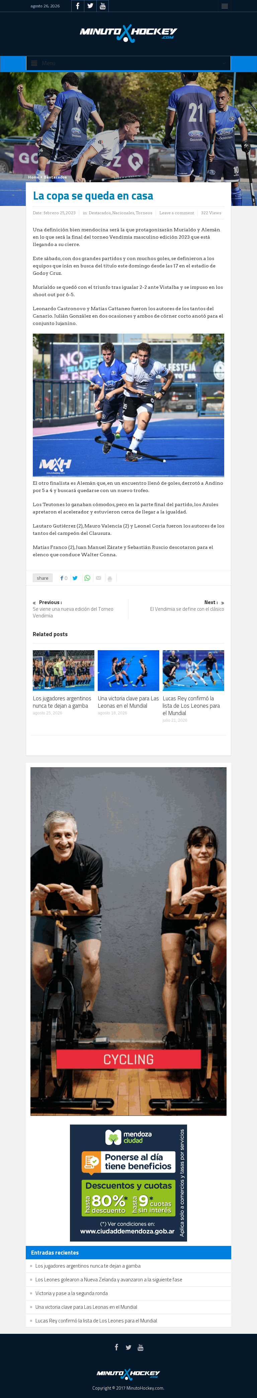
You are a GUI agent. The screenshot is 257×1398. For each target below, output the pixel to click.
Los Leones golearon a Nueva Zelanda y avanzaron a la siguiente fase (108, 1279)
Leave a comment (176, 212)
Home (33, 177)
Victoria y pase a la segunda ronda (71, 1293)
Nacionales (123, 212)
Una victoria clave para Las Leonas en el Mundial (128, 702)
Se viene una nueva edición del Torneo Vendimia (73, 609)
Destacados (55, 177)
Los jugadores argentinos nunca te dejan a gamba (62, 702)
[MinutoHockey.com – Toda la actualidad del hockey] (128, 33)
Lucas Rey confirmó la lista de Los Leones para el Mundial (191, 705)
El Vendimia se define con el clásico (187, 606)
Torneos (144, 212)
